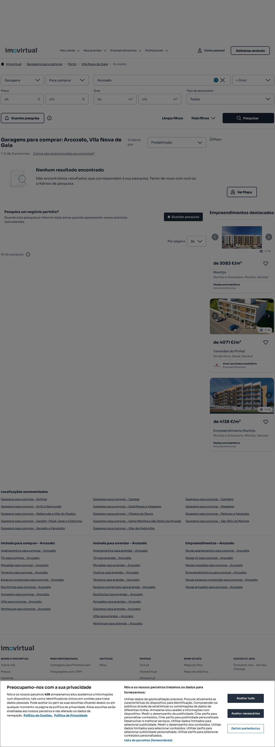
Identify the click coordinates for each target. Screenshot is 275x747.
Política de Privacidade (70, 715)
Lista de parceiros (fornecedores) (148, 740)
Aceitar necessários (245, 713)
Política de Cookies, (38, 715)
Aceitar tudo (246, 698)
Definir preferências (245, 728)
